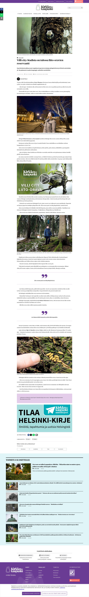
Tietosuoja (55, 575)
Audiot (27, 579)
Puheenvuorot (28, 575)
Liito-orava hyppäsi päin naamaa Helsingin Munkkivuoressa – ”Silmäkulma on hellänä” (41, 504)
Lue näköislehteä (42, 1)
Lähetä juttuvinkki (60, 1)
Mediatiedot (55, 572)
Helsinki (40, 570)
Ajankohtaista (28, 570)
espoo (28, 439)
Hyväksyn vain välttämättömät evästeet (54, 593)
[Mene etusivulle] (14, 569)
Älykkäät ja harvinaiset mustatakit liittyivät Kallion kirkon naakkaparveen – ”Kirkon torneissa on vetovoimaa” (47, 514)
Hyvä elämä (27, 572)
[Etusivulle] (44, 7)
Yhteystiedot (56, 570)
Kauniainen (41, 575)
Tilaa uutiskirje (69, 1)
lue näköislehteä (74, 567)
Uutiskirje (64, 555)
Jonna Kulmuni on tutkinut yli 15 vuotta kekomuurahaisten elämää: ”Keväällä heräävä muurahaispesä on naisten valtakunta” (50, 483)
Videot (26, 581)
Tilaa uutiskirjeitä (56, 577)
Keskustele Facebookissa (26, 555)
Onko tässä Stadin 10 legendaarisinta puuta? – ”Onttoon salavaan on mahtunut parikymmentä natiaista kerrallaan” (48, 493)
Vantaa (40, 577)
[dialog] (44, 590)
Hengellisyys (28, 577)
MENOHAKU (79, 1)
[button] (28, 435)
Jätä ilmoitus (51, 1)
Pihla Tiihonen (28, 74)
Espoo (40, 572)
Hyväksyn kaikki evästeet (31, 593)
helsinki (35, 439)
